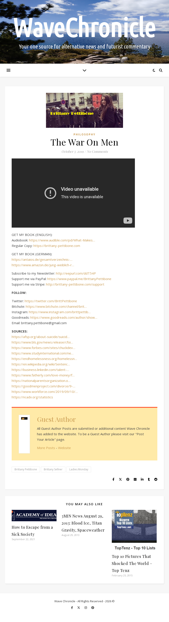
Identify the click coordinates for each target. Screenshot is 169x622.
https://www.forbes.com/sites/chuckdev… (43, 347)
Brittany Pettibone (26, 469)
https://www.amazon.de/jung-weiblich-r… (43, 265)
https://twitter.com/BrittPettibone (51, 301)
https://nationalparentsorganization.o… (41, 380)
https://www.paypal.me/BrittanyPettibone (79, 279)
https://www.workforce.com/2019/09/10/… (45, 391)
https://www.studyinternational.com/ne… (42, 353)
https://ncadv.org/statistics (32, 397)
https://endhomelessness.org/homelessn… (44, 358)
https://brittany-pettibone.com (56, 245)
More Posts (46, 448)
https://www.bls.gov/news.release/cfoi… (42, 342)
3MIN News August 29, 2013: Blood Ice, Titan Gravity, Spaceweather (83, 523)
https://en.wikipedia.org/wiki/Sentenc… (41, 364)
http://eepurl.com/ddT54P (76, 273)
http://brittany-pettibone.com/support (75, 284)
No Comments (97, 151)
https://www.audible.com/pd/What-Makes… (62, 240)
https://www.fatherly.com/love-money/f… (43, 375)
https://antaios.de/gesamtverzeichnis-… (42, 259)
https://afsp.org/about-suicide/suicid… (41, 336)
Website (64, 448)
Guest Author (56, 419)
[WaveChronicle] (84, 32)
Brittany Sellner (53, 469)
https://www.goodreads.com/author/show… (63, 317)
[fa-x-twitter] (79, 607)
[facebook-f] (72, 607)
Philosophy (84, 134)
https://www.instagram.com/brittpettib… (60, 312)
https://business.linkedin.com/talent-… (40, 369)
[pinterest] (92, 607)
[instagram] (86, 607)
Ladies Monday (78, 469)
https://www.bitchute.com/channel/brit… (56, 306)
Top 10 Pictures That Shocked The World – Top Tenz (132, 563)
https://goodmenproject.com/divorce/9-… (43, 386)
